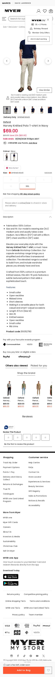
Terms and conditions (40, 601)
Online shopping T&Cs (15, 601)
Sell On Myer (9, 551)
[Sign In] (39, 11)
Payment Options (11, 467)
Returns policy (13, 594)
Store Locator (35, 477)
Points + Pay (8, 472)
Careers (6, 527)
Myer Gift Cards (10, 522)
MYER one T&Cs (13, 608)
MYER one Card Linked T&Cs (36, 608)
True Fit (6, 489)
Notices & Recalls (37, 500)
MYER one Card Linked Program (13, 500)
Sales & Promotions (38, 496)
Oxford (7, 122)
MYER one (7, 517)
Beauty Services (36, 486)
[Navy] (14, 157)
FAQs (31, 467)
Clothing (22, 26)
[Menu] (4, 19)
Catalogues (8, 494)
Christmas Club (10, 546)
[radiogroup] (27, 182)
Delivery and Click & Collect (12, 478)
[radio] (11, 180)
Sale (5, 26)
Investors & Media (11, 536)
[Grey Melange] (6, 157)
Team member (36, 614)
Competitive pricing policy (36, 594)
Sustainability (9, 541)
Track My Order (10, 462)
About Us (7, 532)
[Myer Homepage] (13, 12)
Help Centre (34, 462)
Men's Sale (13, 26)
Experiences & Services (39, 481)
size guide (48, 172)
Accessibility (34, 505)
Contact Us (34, 472)
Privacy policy (18, 614)
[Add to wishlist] (48, 670)
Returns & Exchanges (13, 484)
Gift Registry (34, 491)
